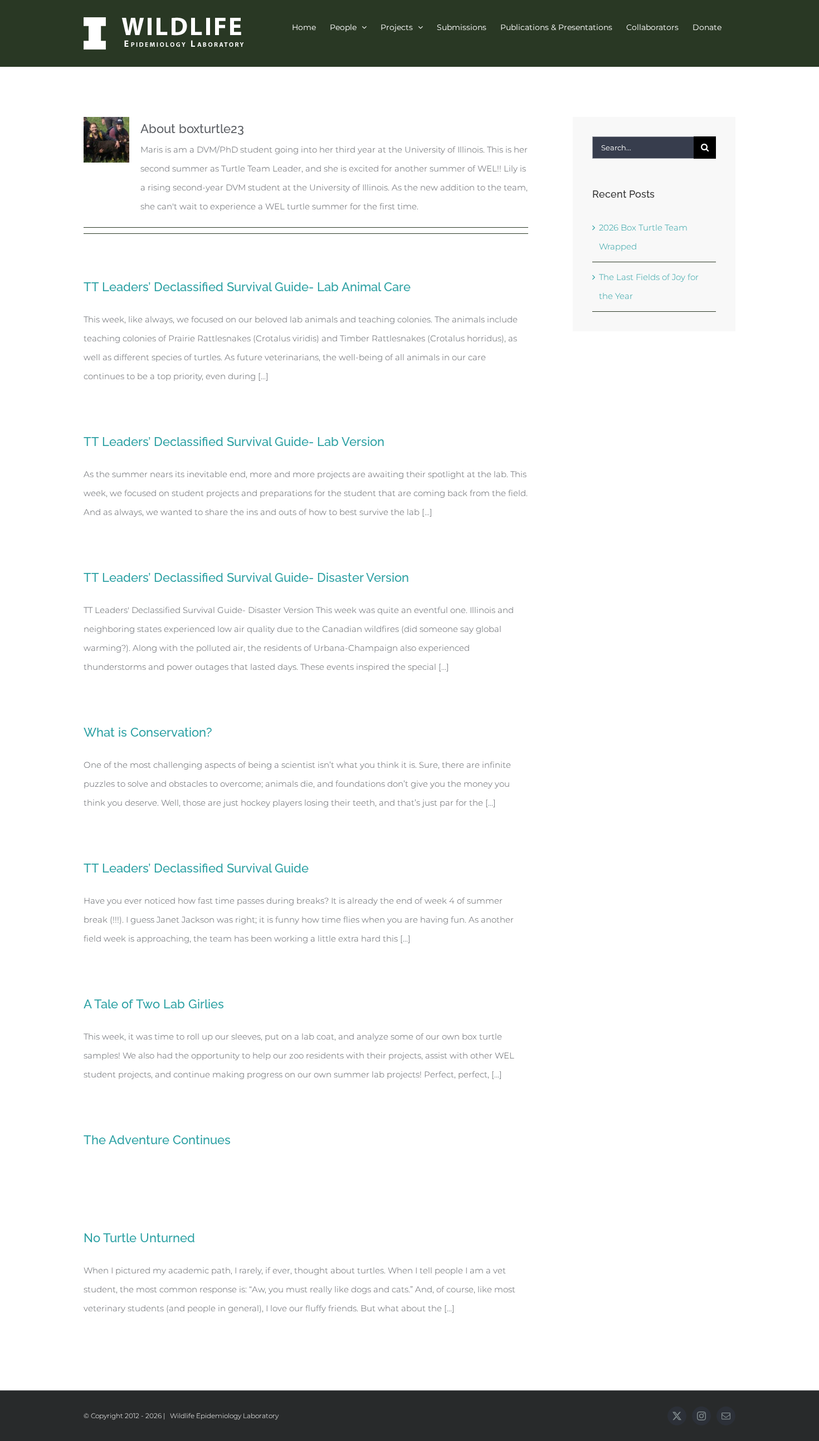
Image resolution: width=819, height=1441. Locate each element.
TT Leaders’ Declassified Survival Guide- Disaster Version (246, 577)
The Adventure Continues (157, 1140)
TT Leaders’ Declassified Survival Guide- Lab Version (234, 441)
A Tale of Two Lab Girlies (154, 1004)
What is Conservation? (148, 732)
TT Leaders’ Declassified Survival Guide (196, 868)
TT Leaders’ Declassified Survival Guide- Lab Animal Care (247, 287)
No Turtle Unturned (139, 1238)
